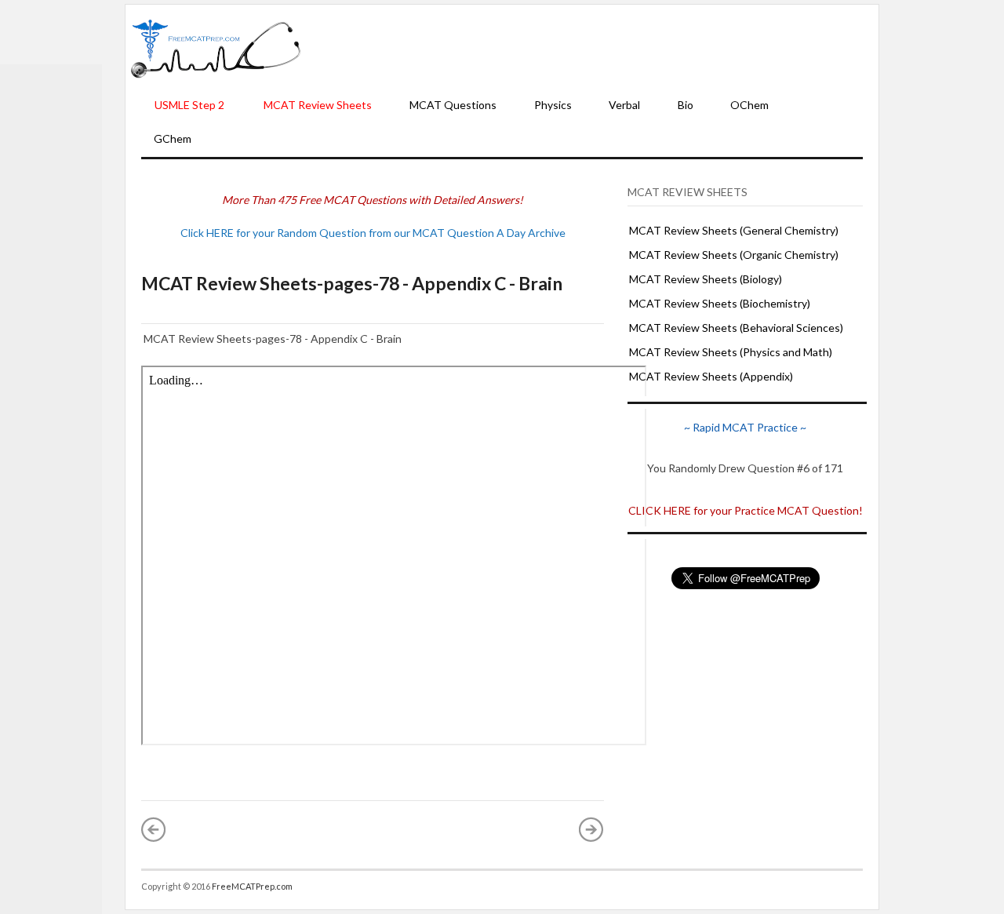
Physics (553, 104)
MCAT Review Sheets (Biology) (705, 279)
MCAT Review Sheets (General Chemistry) (733, 230)
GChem (172, 138)
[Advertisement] (589, 48)
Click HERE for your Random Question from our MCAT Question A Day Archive (373, 232)
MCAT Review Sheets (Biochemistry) (719, 303)
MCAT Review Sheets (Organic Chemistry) (733, 254)
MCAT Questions (453, 104)
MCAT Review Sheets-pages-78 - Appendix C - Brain (351, 283)
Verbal (624, 104)
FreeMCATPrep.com (252, 886)
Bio (685, 104)
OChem (749, 104)
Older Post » (591, 829)
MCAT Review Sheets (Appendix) (711, 376)
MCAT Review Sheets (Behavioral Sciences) (736, 327)
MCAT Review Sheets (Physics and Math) (730, 352)
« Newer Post (153, 829)
